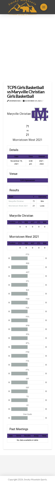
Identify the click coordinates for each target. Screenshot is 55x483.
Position (12, 222)
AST (32, 222)
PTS (20, 222)
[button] (43, 7)
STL (38, 222)
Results (27, 436)
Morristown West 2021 (18, 206)
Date (11, 436)
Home (18, 436)
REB (26, 222)
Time (44, 436)
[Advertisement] (27, 48)
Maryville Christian (16, 201)
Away (36, 436)
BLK (44, 222)
